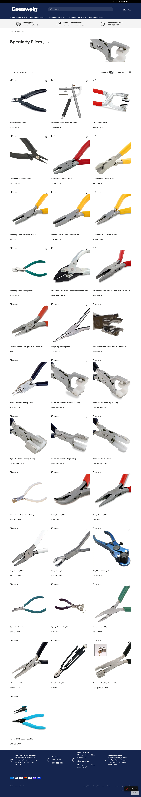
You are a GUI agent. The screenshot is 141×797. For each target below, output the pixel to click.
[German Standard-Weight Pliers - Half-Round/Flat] (112, 269)
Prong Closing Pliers (59, 515)
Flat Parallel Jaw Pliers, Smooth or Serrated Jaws (69, 291)
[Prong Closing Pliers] (70, 493)
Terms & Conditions (98, 786)
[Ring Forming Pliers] (29, 549)
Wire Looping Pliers (17, 683)
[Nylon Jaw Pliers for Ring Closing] (29, 437)
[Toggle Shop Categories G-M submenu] (66, 17)
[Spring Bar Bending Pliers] (70, 605)
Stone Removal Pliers (101, 627)
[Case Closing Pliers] (112, 101)
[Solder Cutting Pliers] (29, 605)
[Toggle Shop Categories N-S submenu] (86, 17)
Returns (109, 786)
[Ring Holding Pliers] (70, 549)
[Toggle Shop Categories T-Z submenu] (105, 17)
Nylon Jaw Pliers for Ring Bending (105, 403)
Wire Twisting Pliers (58, 683)
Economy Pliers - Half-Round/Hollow (65, 235)
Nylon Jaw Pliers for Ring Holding (63, 459)
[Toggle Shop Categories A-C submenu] (27, 17)
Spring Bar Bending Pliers (60, 627)
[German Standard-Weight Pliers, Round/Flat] (29, 325)
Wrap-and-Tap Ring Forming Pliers (106, 683)
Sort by (13, 72)
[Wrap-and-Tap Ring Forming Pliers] (112, 661)
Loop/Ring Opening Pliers (61, 347)
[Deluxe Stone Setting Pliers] (70, 157)
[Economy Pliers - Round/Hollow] (112, 213)
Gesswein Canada (19, 786)
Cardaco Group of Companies (123, 786)
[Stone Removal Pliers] (112, 605)
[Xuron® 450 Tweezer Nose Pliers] (29, 717)
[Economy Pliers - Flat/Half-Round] (29, 213)
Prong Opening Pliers (101, 515)
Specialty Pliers (19, 31)
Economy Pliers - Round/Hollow (105, 235)
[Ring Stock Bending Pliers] (112, 549)
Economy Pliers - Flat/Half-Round (22, 235)
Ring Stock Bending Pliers (102, 571)
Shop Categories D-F (37, 17)
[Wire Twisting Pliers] (70, 661)
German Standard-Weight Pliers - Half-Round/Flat (111, 291)
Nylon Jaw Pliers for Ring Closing (22, 459)
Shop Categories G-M (57, 17)
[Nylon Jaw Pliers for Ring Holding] (70, 437)
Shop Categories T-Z (96, 17)
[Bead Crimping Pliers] (29, 101)
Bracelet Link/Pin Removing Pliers (64, 123)
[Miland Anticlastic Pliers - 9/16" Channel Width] (112, 325)
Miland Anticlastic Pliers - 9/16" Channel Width (110, 347)
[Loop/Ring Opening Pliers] (70, 325)
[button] (130, 9)
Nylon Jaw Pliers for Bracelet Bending (65, 403)
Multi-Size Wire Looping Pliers (21, 403)
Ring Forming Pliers (17, 571)
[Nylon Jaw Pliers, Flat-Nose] (112, 437)
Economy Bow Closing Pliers (103, 179)
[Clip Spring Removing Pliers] (29, 157)
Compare (104, 72)
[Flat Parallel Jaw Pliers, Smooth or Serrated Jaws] (70, 269)
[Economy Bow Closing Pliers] (112, 157)
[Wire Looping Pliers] (29, 661)
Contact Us (113, 1)
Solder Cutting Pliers (18, 627)
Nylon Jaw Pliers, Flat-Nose (103, 459)
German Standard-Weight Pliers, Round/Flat (26, 347)
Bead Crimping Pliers (18, 123)
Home (11, 31)
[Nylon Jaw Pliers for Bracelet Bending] (70, 381)
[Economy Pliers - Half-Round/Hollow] (70, 213)
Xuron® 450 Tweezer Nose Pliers (22, 739)
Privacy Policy (86, 786)
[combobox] (80, 9)
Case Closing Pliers (100, 123)
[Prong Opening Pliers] (112, 493)
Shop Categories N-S (76, 17)
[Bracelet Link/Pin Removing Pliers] (70, 101)
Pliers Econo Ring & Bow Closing (22, 515)
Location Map (123, 1)
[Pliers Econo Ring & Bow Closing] (29, 493)
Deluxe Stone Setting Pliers (61, 179)
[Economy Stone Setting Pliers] (29, 269)
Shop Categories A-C (17, 17)
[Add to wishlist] (46, 81)
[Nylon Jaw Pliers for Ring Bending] (112, 381)
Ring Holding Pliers (58, 571)
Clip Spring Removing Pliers (20, 179)
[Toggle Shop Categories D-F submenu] (46, 17)
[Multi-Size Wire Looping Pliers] (29, 381)
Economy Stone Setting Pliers (21, 291)
